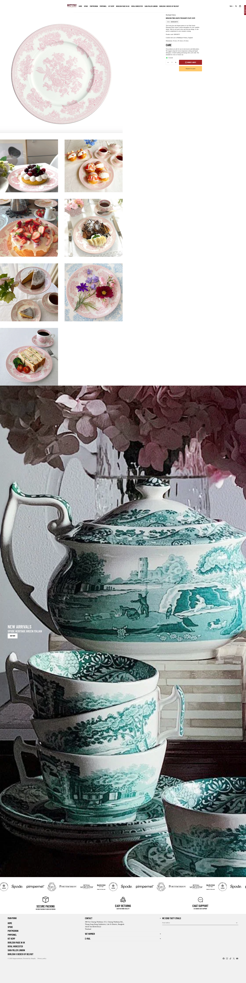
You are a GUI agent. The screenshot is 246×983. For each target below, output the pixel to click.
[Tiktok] (230, 958)
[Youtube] (237, 958)
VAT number (90, 933)
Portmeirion (13, 930)
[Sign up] (236, 923)
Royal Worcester (15, 946)
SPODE (10, 927)
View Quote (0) (245, 10)
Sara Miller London (16, 950)
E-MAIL (87, 938)
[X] (234, 958)
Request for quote (190, 68)
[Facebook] (223, 958)
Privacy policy (42, 958)
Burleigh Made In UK (16, 942)
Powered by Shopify (29, 958)
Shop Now (12, 636)
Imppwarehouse (17, 958)
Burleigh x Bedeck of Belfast (20, 954)
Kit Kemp (11, 938)
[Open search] (236, 6)
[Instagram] (227, 958)
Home (10, 923)
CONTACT (88, 918)
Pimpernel (12, 934)
